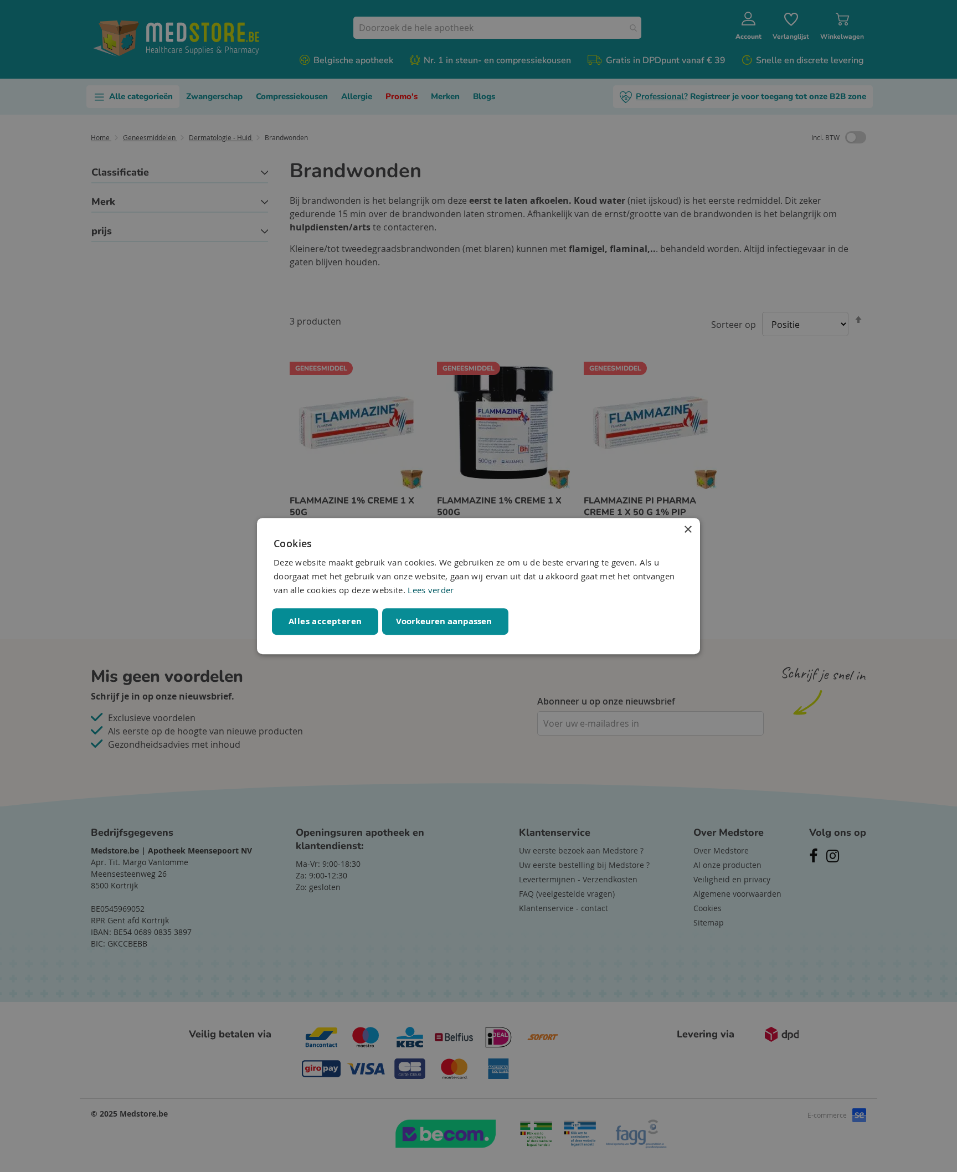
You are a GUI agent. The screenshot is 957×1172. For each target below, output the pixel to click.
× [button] (687, 530)
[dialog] (478, 586)
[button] (445, 621)
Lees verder (431, 589)
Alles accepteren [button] (325, 621)
